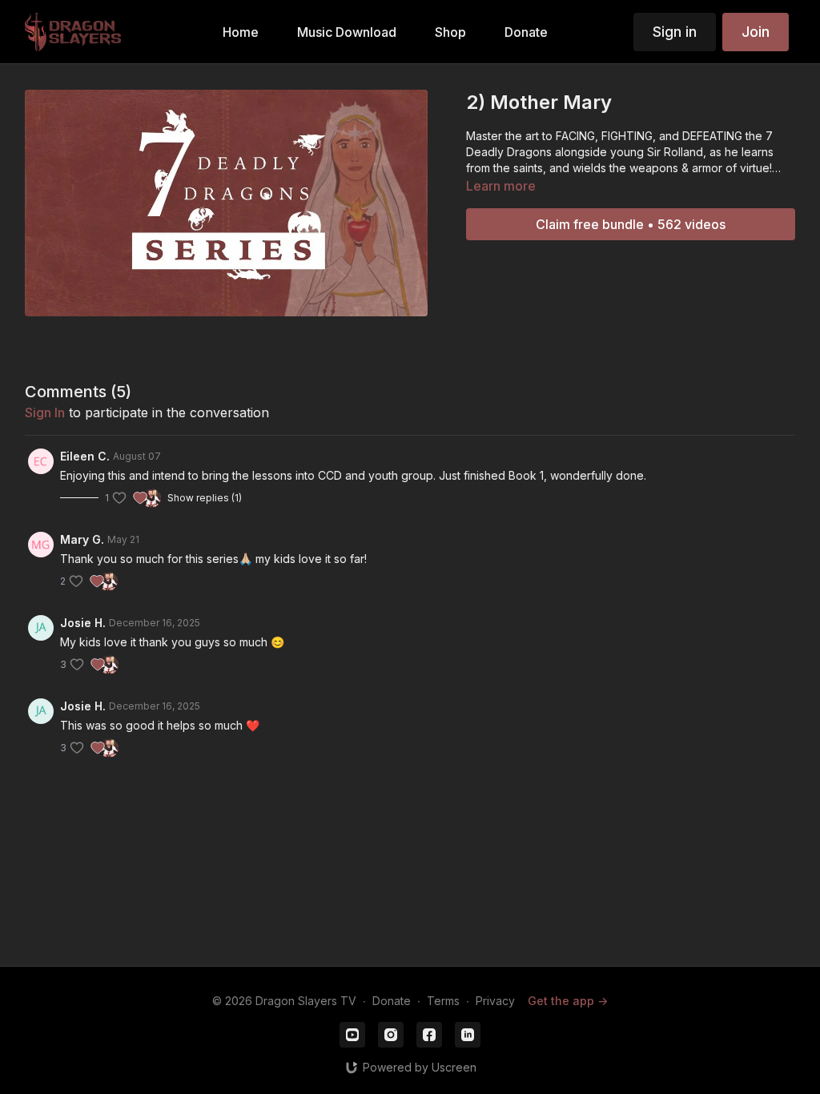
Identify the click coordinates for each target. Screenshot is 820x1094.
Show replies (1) (204, 498)
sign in (45, 412)
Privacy (495, 1001)
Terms (443, 1001)
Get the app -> (568, 1001)
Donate (391, 1001)
